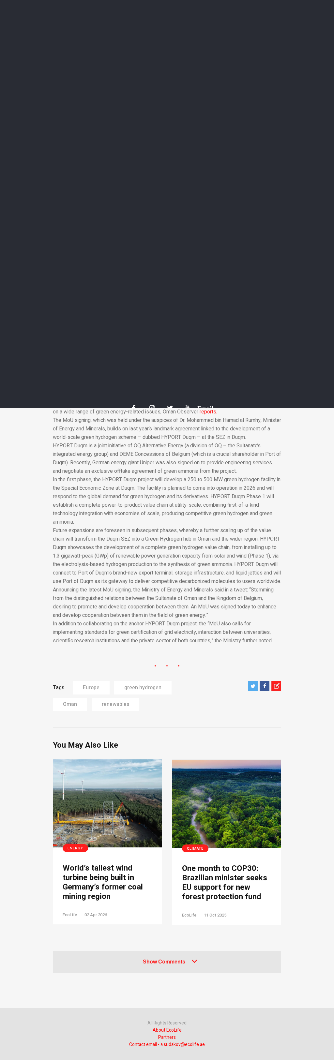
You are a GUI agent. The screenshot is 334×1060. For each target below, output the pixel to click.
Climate (195, 848)
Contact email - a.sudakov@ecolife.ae (167, 1044)
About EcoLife (167, 1030)
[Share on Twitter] (253, 686)
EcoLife (70, 915)
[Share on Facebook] (264, 686)
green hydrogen (142, 688)
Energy (75, 848)
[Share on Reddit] (276, 686)
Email (202, 408)
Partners (167, 1037)
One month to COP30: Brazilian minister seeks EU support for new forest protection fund (224, 883)
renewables (115, 704)
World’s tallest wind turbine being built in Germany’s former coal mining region (103, 882)
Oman (70, 704)
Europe (91, 688)
